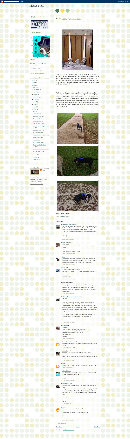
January (36, 159)
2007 (33, 163)
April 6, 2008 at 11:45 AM (68, 279)
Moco (63, 256)
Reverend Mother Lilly (38, 116)
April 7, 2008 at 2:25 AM (68, 367)
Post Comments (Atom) (68, 430)
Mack (43, 170)
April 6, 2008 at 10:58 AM (68, 253)
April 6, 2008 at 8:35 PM (68, 338)
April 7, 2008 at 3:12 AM (68, 403)
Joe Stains (65, 350)
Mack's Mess (36, 5)
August (35, 99)
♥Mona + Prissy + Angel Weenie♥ (71, 296)
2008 (33, 87)
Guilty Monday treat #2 (38, 142)
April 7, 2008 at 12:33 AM (68, 347)
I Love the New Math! (38, 118)
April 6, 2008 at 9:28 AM (68, 239)
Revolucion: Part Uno (38, 130)
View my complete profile (36, 184)
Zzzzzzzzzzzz (37, 113)
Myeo (63, 407)
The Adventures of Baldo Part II (41, 135)
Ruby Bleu (65, 242)
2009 (33, 85)
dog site (34, 67)
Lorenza (64, 325)
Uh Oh (35, 111)
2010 (33, 82)
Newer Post (59, 426)
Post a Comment (62, 423)
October (36, 94)
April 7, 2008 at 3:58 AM (68, 420)
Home (77, 426)
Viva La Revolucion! (38, 132)
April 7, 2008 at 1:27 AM (68, 360)
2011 (33, 80)
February (36, 157)
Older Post (97, 426)
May (35, 106)
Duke (63, 267)
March (35, 154)
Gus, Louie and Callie (68, 224)
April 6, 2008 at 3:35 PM (68, 293)
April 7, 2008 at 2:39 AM (68, 380)
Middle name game (38, 137)
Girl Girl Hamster (66, 371)
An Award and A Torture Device (41, 149)
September (36, 97)
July (35, 101)
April (35, 109)
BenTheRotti (65, 383)
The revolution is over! (38, 123)
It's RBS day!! (36, 140)
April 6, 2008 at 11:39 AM (68, 264)
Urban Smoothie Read (68, 341)
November (36, 92)
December (36, 89)
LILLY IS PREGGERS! (38, 151)
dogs (39, 67)
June (35, 104)
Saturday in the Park (38, 121)
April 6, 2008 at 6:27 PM (68, 322)
